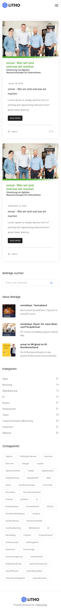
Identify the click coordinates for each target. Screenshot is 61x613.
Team (5, 414)
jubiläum (24, 499)
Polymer (27, 535)
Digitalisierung (9, 390)
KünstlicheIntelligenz (15, 513)
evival (8, 485)
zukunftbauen (12, 571)
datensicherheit (13, 470)
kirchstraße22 (32, 506)
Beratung (7, 384)
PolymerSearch (46, 535)
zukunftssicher (40, 578)
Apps (51, 27)
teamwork (10, 549)
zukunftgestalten (34, 571)
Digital (31, 470)
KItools (50, 506)
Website (49, 150)
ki (37, 499)
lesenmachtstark (34, 521)
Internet (9, 499)
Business (48, 456)
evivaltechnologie (27, 485)
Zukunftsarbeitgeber (15, 578)
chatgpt (25, 463)
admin (14, 131)
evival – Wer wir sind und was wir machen (27, 91)
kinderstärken (12, 506)
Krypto (6, 402)
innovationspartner (32, 492)
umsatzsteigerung (14, 556)
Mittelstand (34, 528)
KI (3, 396)
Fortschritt (47, 485)
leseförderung (12, 521)
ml (48, 528)
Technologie (29, 549)
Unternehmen (36, 556)
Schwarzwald (12, 542)
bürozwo (10, 463)
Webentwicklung (13, 564)
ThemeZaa (41, 604)
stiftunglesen (32, 542)
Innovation (10, 492)
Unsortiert (7, 426)
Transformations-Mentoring (17, 420)
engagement (33, 478)
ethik (49, 478)
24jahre (9, 456)
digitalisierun (48, 470)
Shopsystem (9, 408)
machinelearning (13, 528)
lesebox (36, 513)
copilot (40, 463)
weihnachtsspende (38, 564)
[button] (15, 118)
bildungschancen (28, 456)
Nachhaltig (11, 535)
